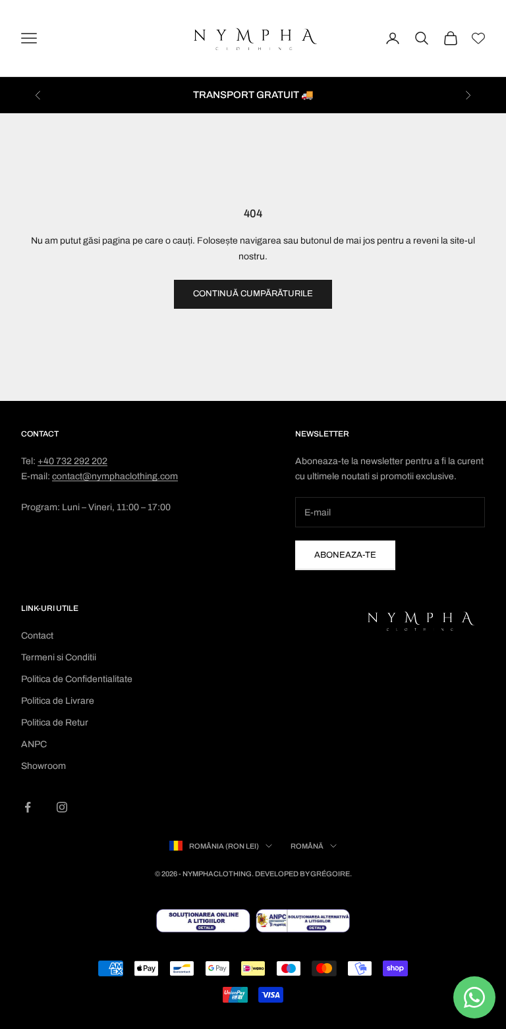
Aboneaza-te (345, 555)
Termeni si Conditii (58, 657)
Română (307, 846)
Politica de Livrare (57, 701)
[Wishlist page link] (478, 38)
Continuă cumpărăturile (253, 293)
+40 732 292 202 (72, 461)
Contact (37, 636)
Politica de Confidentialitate (76, 679)
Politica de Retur (54, 722)
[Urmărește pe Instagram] (62, 807)
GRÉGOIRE (330, 874)
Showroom (43, 766)
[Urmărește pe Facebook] (27, 807)
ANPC (34, 744)
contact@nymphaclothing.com (115, 476)
